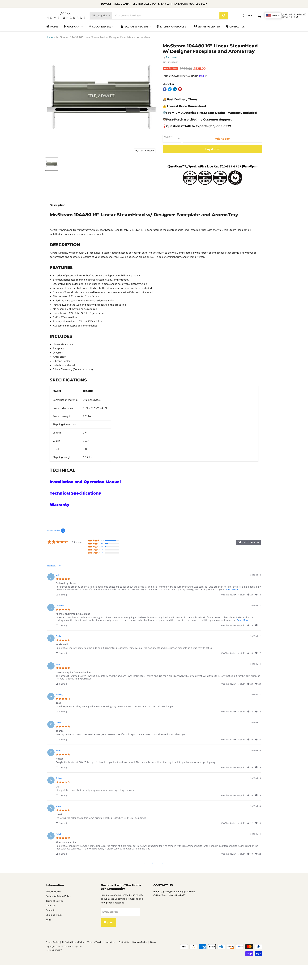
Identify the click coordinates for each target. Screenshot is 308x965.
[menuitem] (51, 26)
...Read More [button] (231, 589)
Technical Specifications (75, 493)
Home (49, 37)
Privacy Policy (53, 891)
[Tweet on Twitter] (170, 89)
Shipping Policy (54, 914)
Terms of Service (54, 900)
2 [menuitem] (156, 863)
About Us (51, 905)
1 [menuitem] (152, 863)
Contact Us (51, 910)
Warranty (59, 504)
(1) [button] (102, 546)
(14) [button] (102, 540)
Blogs (49, 919)
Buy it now (212, 149)
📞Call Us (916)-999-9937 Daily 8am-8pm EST (293, 15)
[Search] (223, 15)
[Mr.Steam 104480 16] (51, 164)
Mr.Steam (171, 57)
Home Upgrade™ (54, 949)
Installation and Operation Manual (85, 481)
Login (248, 15)
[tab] (53, 566)
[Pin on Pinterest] (180, 89)
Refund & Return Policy (58, 896)
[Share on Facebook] (165, 89)
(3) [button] (102, 543)
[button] (154, 205)
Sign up (108, 922)
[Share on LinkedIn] (175, 89)
